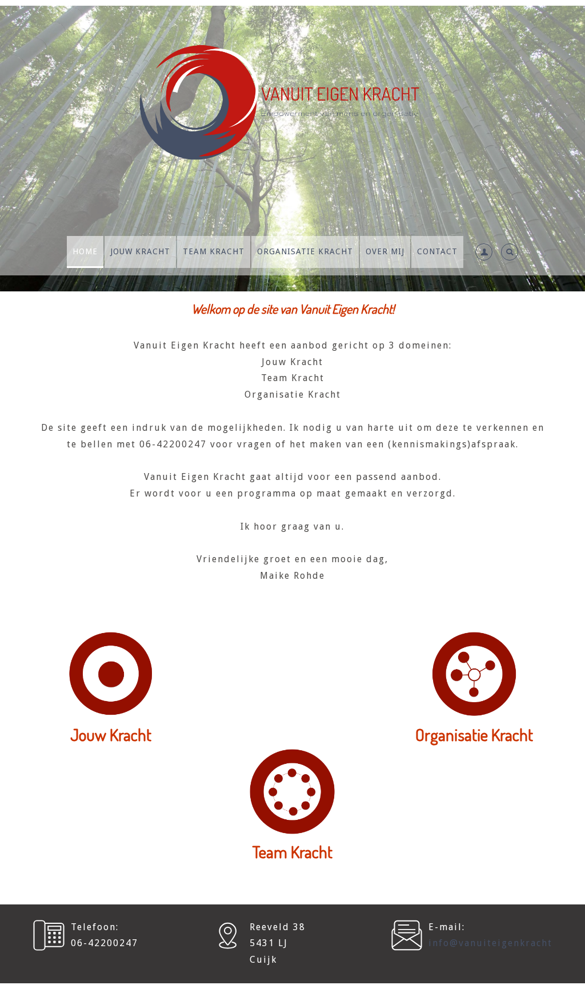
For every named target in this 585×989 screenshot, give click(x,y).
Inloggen (473, 286)
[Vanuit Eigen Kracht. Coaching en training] (292, 116)
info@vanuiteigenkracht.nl (497, 943)
